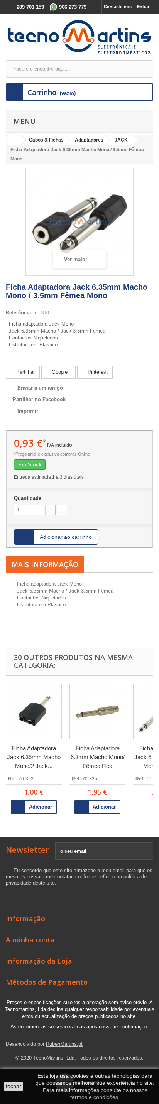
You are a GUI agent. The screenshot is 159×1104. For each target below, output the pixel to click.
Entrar (143, 6)
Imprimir (27, 411)
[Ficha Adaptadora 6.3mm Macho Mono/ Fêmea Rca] (97, 711)
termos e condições (94, 1097)
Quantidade (27, 498)
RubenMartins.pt (64, 1044)
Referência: (19, 313)
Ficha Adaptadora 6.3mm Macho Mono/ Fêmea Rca (98, 757)
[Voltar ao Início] (14, 140)
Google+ (60, 372)
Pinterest (97, 372)
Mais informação (45, 564)
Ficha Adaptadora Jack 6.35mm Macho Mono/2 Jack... (34, 757)
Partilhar (25, 372)
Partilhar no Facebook (39, 399)
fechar (13, 1086)
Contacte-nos (118, 6)
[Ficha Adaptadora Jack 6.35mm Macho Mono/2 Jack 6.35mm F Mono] (34, 711)
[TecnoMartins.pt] (79, 37)
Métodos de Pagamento (47, 982)
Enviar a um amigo (40, 388)
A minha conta (30, 939)
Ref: (12, 779)
